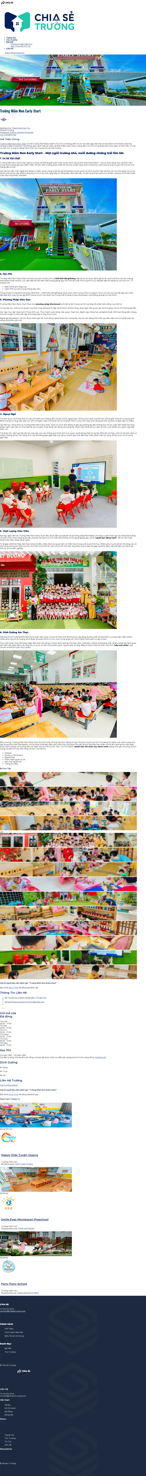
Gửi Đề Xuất (100, 1057)
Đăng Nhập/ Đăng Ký (14, 53)
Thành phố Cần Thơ (21, 128)
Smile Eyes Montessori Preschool (24, 1219)
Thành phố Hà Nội (26, 1228)
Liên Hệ (9, 48)
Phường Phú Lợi (8, 1293)
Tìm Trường (11, 40)
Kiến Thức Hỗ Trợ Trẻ (20, 46)
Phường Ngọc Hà (9, 1228)
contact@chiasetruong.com (13, 1311)
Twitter (13, 132)
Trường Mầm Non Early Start (13, 144)
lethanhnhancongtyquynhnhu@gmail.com (24, 1002)
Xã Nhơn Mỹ (5, 128)
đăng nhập (13, 988)
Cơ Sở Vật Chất (11, 158)
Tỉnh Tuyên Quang (24, 1164)
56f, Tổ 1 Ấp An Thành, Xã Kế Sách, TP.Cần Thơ (25, 998)
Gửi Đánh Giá (10, 135)
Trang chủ (11, 38)
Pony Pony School (14, 1284)
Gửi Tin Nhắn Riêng (9, 1085)
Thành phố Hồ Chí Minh (28, 1293)
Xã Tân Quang (7, 1164)
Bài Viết (9, 42)
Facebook (4, 132)
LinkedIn (21, 132)
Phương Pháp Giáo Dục (21, 44)
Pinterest (29, 132)
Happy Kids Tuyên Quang (19, 1155)
